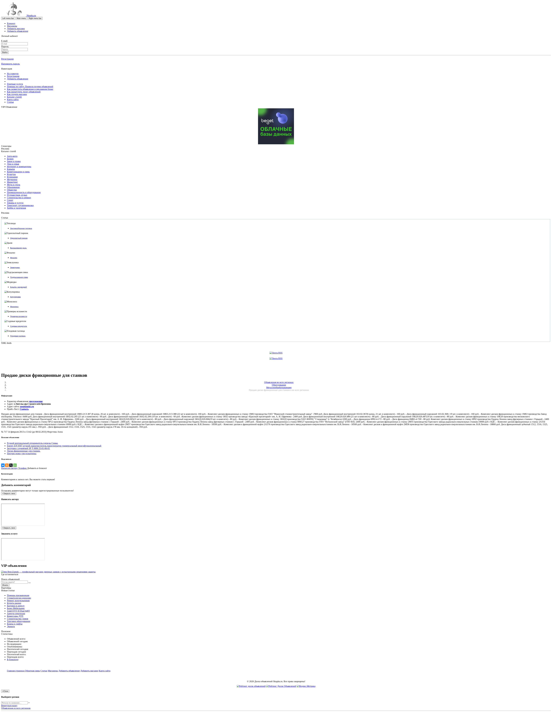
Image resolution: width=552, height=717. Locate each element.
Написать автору (9, 468)
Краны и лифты (14, 624)
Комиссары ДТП (15, 616)
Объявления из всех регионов (15, 708)
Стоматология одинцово (19, 598)
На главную (13, 73)
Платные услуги (15, 84)
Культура (11, 174)
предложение (36, 401)
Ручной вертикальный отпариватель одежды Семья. (32, 443)
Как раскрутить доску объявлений (24, 91)
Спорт (10, 200)
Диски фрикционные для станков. (23, 451)
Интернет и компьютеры (19, 166)
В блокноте (12, 659)
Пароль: (5, 46)
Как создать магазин (17, 94)
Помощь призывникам (18, 595)
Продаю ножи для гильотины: (22, 453)
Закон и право (14, 161)
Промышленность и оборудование (24, 192)
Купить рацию (14, 603)
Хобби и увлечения (16, 208)
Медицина (12, 179)
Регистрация (7, 59)
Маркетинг (12, 182)
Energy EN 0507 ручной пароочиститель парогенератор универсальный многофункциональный (54, 446)
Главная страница (16, 671)
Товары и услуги (15, 203)
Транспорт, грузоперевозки (20, 205)
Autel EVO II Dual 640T (18, 611)
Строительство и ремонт (19, 197)
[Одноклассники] (7, 465)
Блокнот (11, 23)
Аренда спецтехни (16, 613)
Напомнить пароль (10, 64)
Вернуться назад (9, 705)
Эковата (11, 626)
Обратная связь (32, 671)
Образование (13, 187)
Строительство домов (17, 618)
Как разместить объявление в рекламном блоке (30, 89)
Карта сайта (13, 99)
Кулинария (12, 177)
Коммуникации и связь (18, 171)
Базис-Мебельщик (16, 608)
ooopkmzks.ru (27, 406)
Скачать (24, 409)
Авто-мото (12, 156)
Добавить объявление (17, 31)
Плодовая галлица (17, 336)
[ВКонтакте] (3, 465)
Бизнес (10, 159)
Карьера (11, 169)
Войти (4, 52)
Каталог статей (14, 97)
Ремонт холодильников (18, 600)
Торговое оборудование (18, 621)
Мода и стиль (13, 184)
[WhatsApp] (15, 465)
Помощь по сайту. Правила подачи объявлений (30, 86)
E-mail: (4, 41)
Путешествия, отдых (17, 195)
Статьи (10, 102)
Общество (12, 190)
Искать (5, 585)
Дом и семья (13, 164)
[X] (11, 465)
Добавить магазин (16, 28)
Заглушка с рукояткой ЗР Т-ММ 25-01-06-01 (28, 448)
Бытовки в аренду (16, 606)
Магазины (12, 26)
